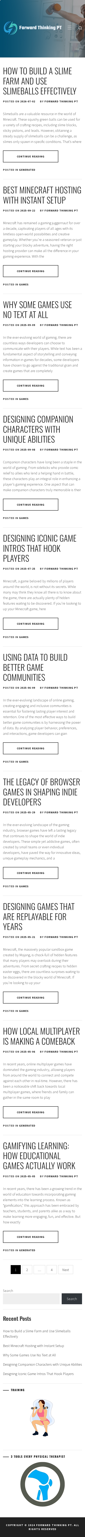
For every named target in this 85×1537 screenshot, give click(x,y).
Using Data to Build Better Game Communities (35, 667)
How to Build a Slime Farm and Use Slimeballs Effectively (39, 80)
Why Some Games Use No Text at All (37, 309)
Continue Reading (31, 156)
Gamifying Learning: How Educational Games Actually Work (39, 1155)
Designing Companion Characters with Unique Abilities (38, 429)
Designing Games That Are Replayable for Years (39, 916)
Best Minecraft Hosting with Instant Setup (42, 194)
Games (24, 284)
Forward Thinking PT (61, 101)
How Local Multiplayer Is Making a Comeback (41, 1036)
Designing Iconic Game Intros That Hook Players (39, 548)
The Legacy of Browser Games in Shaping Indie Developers (41, 791)
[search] (80, 28)
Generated (27, 170)
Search (8, 1290)
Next (65, 1269)
